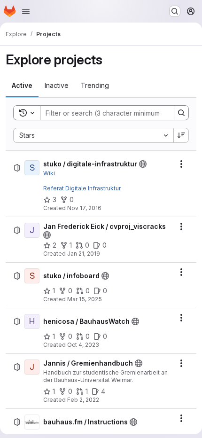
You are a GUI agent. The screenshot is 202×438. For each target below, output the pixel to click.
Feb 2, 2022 (83, 399)
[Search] (181, 112)
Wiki (49, 173)
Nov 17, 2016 (84, 207)
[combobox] (93, 135)
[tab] (22, 85)
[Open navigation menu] (25, 11)
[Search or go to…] (174, 11)
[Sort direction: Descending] (181, 135)
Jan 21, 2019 (83, 253)
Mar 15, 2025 (84, 299)
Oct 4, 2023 (83, 344)
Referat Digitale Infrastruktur (81, 188)
